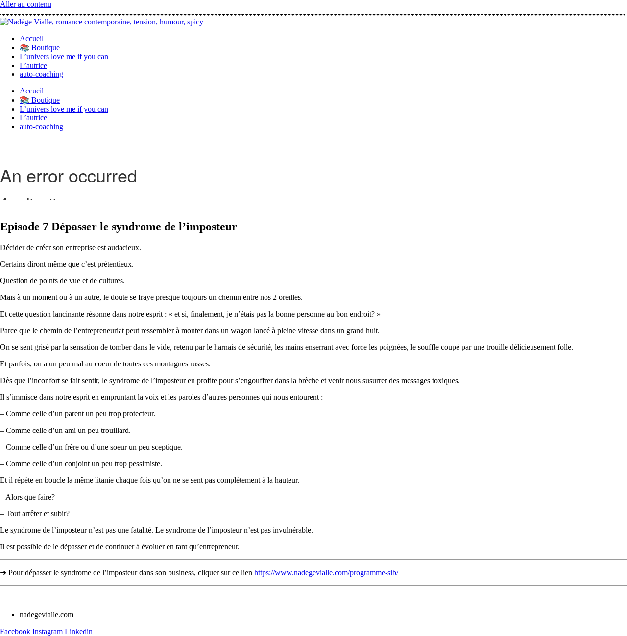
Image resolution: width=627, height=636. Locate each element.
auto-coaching (41, 74)
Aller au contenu (25, 4)
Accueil (32, 38)
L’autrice (33, 65)
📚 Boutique (40, 48)
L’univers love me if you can (64, 56)
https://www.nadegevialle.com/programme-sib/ (326, 572)
